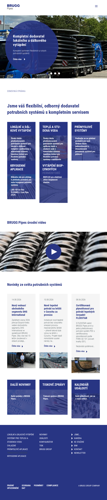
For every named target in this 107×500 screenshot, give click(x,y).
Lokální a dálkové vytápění (20, 434)
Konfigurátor (46, 442)
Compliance (52, 485)
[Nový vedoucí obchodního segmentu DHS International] (21, 360)
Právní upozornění (13, 486)
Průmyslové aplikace (17, 449)
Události (43, 438)
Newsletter (79, 453)
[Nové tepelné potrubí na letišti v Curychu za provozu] (53, 360)
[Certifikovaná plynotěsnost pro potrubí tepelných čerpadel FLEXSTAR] (86, 365)
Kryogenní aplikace (16, 456)
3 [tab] (55, 73)
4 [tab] (59, 73)
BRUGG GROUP (45, 449)
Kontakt (78, 449)
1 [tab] (47, 73)
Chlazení (11, 445)
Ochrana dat (26, 486)
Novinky (43, 434)
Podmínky (38, 485)
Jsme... (77, 434)
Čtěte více (17, 59)
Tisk (41, 445)
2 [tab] (51, 73)
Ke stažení (79, 442)
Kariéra (78, 438)
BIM (75, 445)
